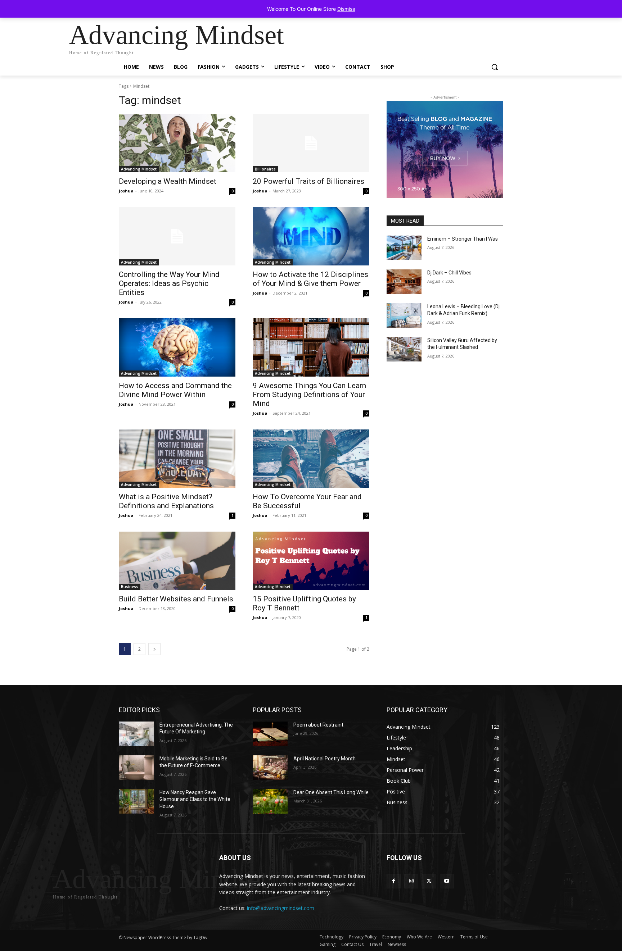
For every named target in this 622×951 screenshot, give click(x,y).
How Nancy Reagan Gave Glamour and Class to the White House (194, 799)
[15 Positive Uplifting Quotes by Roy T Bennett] (311, 561)
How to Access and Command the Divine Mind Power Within (175, 390)
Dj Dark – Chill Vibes (449, 273)
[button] (494, 67)
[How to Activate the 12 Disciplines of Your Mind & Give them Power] (311, 236)
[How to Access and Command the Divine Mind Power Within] (177, 347)
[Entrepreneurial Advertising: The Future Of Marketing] (136, 734)
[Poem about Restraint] (270, 734)
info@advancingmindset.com (280, 908)
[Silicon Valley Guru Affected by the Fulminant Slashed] (404, 349)
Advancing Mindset (139, 169)
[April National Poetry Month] (270, 767)
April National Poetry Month (324, 758)
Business (129, 586)
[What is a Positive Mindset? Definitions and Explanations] (177, 458)
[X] (429, 881)
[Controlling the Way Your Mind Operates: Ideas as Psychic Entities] (177, 236)
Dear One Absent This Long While (331, 792)
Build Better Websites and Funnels (176, 599)
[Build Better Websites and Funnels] (177, 561)
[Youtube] (447, 881)
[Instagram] (411, 881)
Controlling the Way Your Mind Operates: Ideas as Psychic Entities (169, 283)
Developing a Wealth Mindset (167, 181)
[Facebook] (394, 881)
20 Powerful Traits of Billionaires (308, 181)
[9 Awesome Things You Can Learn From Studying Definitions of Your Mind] (311, 347)
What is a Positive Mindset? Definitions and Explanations (166, 501)
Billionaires (265, 169)
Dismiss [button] (346, 9)
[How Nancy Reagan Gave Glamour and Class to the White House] (136, 801)
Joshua (126, 191)
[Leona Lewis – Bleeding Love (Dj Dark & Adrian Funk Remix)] (404, 315)
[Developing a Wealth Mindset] (177, 143)
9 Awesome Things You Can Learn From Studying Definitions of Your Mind (309, 394)
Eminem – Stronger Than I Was (462, 239)
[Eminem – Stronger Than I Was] (404, 248)
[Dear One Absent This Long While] (270, 801)
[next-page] (154, 649)
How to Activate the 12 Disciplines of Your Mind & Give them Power (310, 279)
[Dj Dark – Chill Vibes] (404, 281)
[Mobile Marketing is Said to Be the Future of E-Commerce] (136, 767)
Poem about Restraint (318, 725)
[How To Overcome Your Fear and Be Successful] (311, 458)
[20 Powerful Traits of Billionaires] (311, 143)
